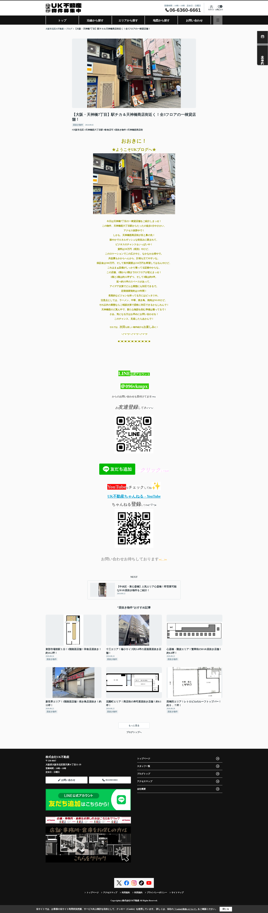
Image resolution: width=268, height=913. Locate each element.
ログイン (211, 9)
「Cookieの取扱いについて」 (186, 909)
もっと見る (134, 725)
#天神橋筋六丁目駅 (94, 130)
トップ (62, 20)
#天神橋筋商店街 (135, 130)
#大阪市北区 (78, 130)
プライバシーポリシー (157, 892)
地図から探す (161, 20)
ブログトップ (143, 774)
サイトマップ (178, 892)
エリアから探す (128, 20)
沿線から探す (95, 20)
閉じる (226, 909)
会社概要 (141, 789)
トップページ (143, 758)
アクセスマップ (144, 781)
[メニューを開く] (218, 20)
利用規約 (126, 892)
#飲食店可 (108, 130)
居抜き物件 (78, 125)
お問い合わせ (194, 20)
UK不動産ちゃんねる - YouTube (134, 496)
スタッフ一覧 (143, 766)
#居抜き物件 (120, 130)
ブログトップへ (134, 732)
